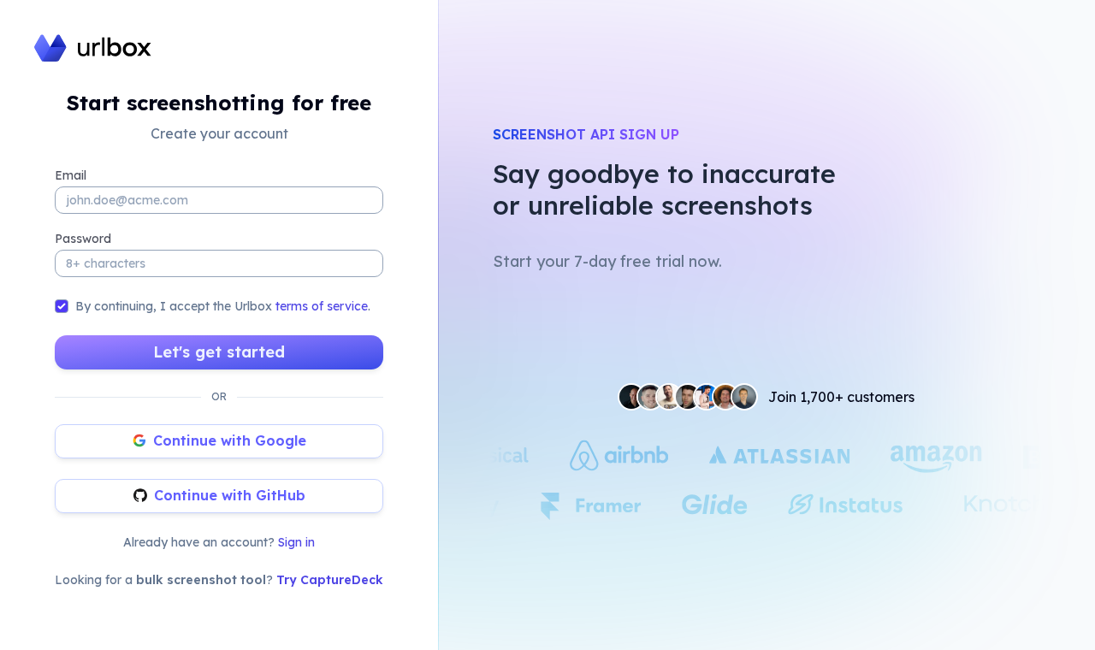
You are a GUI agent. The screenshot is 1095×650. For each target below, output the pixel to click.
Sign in (296, 542)
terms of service (321, 306)
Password (83, 238)
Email (70, 175)
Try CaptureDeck (329, 580)
